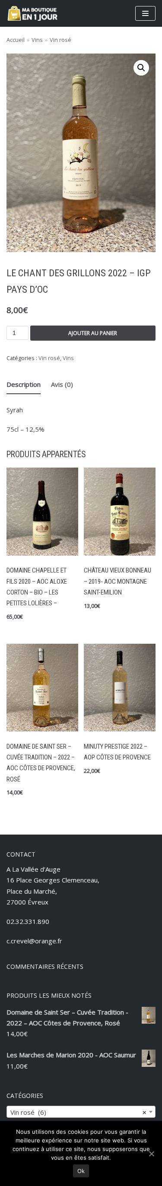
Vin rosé (60, 40)
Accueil (15, 40)
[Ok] (151, 1153)
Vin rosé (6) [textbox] (78, 1112)
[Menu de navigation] (145, 13)
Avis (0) (62, 384)
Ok (81, 1170)
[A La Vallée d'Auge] (32, 13)
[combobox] (81, 1112)
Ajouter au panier (92, 333)
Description (23, 384)
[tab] (23, 385)
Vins (37, 40)
